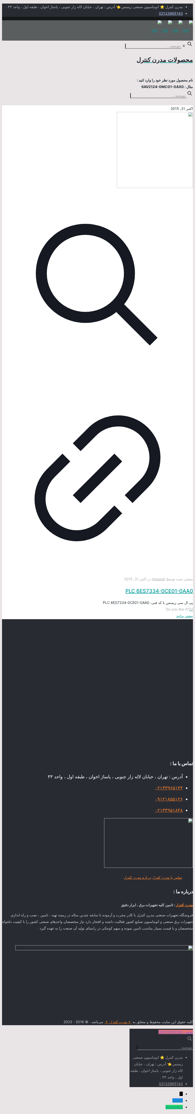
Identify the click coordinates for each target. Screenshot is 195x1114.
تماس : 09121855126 (175, 1032)
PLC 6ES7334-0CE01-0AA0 (159, 591)
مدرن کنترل (184, 905)
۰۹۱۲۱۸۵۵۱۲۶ (169, 799)
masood (158, 579)
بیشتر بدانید (184, 616)
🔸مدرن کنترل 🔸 (118, 1022)
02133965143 (171, 13)
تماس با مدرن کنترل (167, 877)
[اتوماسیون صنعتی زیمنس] (172, 30)
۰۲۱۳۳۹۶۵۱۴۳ (169, 787)
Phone (177, 1100)
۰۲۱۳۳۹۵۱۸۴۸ (169, 810)
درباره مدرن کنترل (137, 877)
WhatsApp (174, 1107)
